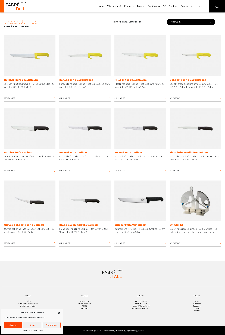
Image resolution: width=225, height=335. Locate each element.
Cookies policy (27, 330)
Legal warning (132, 330)
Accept (13, 325)
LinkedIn (197, 308)
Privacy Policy (38, 330)
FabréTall (28, 301)
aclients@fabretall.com (140, 308)
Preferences (51, 325)
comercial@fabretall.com (141, 306)
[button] (59, 312)
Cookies (141, 330)
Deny (32, 325)
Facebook (196, 306)
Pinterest (197, 310)
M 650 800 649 (141, 303)
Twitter (196, 301)
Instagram (197, 303)
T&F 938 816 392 (141, 301)
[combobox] (191, 22)
